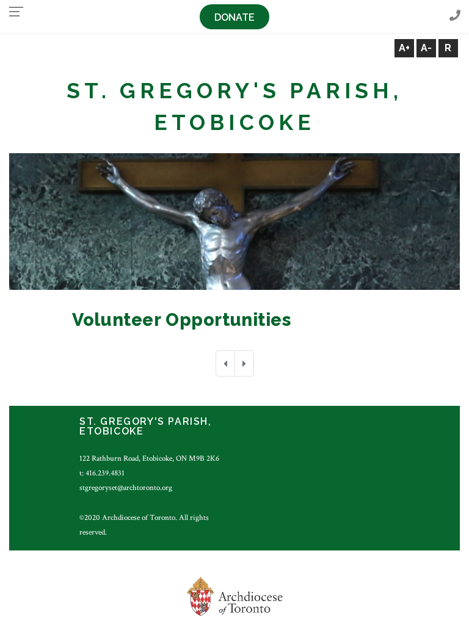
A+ (404, 48)
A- (426, 48)
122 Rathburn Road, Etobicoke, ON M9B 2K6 (149, 458)
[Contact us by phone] (455, 16)
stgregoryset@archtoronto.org (125, 487)
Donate (234, 17)
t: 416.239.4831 (102, 473)
